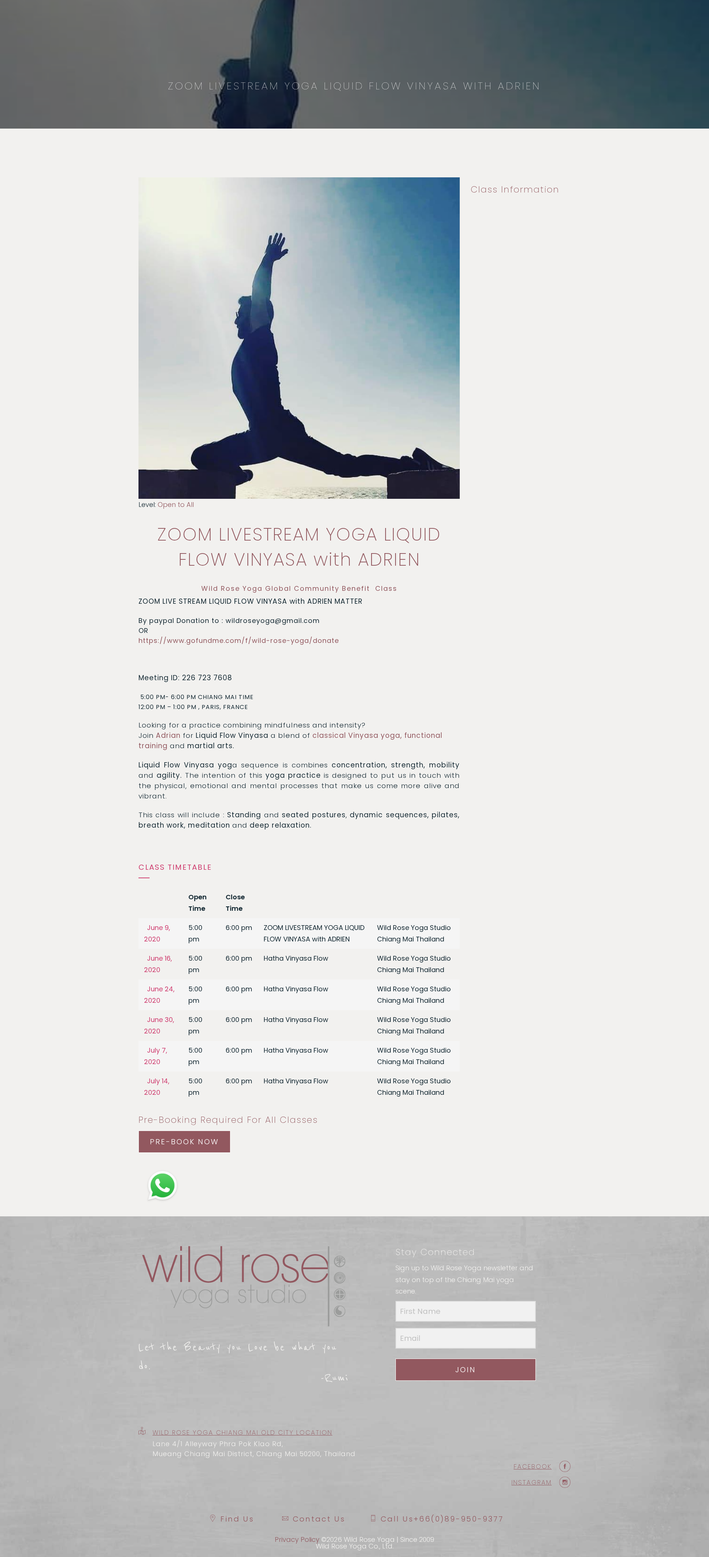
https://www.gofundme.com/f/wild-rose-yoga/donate (238, 640)
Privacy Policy (297, 1539)
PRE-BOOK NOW (184, 1142)
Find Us (237, 1519)
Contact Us (319, 1519)
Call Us (442, 1519)
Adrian (168, 735)
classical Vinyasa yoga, (357, 735)
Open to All (176, 504)
